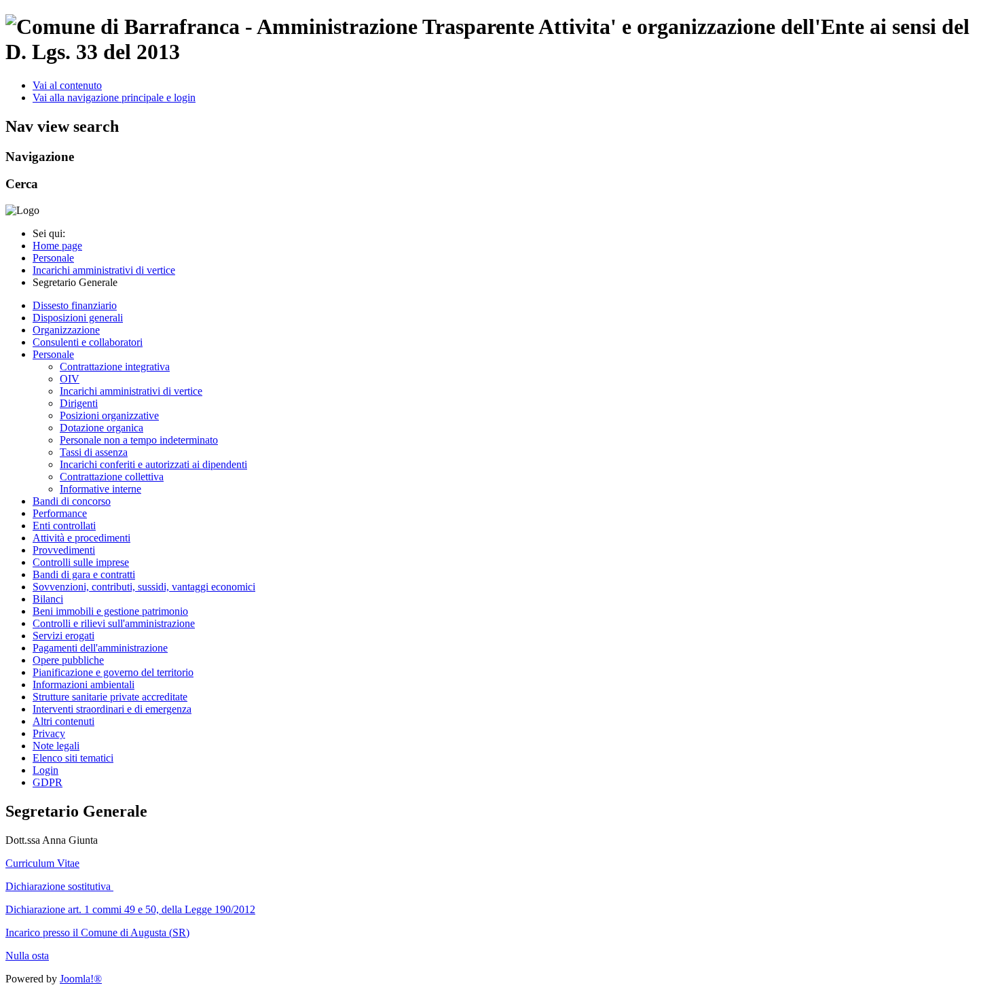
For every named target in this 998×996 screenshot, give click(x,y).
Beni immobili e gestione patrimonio (110, 611)
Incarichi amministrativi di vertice (131, 391)
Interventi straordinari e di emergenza (112, 709)
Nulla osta (27, 955)
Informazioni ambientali (83, 684)
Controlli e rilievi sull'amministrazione (114, 623)
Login (45, 770)
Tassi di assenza (94, 452)
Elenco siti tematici (73, 758)
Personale (53, 354)
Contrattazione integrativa (115, 366)
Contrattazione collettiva (112, 476)
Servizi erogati (63, 635)
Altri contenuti (63, 721)
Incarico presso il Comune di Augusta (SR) (97, 932)
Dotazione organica (101, 427)
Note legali (56, 745)
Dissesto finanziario (75, 305)
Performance (60, 513)
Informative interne (100, 489)
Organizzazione (66, 330)
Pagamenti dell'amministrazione (100, 648)
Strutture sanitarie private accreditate (110, 696)
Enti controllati (64, 525)
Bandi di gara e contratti (84, 574)
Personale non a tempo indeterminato (139, 440)
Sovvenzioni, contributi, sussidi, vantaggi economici (144, 586)
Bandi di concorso (72, 501)
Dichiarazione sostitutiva (59, 886)
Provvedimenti (64, 550)
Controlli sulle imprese (81, 562)
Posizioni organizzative (109, 415)
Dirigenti (79, 403)
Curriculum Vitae (42, 863)
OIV (69, 379)
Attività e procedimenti (81, 538)
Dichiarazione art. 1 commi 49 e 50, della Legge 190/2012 (130, 909)
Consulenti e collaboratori (88, 342)
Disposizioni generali (78, 317)
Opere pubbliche (68, 660)
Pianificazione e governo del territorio (113, 672)
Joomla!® (81, 978)
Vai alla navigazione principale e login (114, 97)
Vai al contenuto (67, 85)
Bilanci (48, 599)
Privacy (49, 733)
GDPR (47, 782)
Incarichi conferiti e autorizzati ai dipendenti (153, 464)
